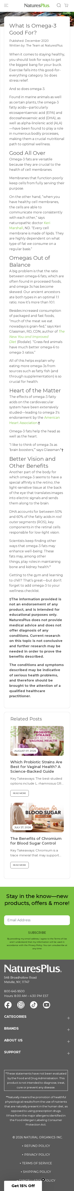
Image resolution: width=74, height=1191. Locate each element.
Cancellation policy (37, 1180)
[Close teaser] (43, 1180)
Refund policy (37, 1146)
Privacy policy (37, 1155)
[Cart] (66, 5)
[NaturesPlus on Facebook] (8, 1005)
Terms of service (37, 1163)
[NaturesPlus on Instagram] (21, 1005)
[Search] (58, 5)
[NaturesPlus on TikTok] (34, 1005)
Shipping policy (37, 1172)
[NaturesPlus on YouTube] (46, 1005)
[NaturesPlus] (37, 5)
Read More (19, 793)
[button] (6, 5)
